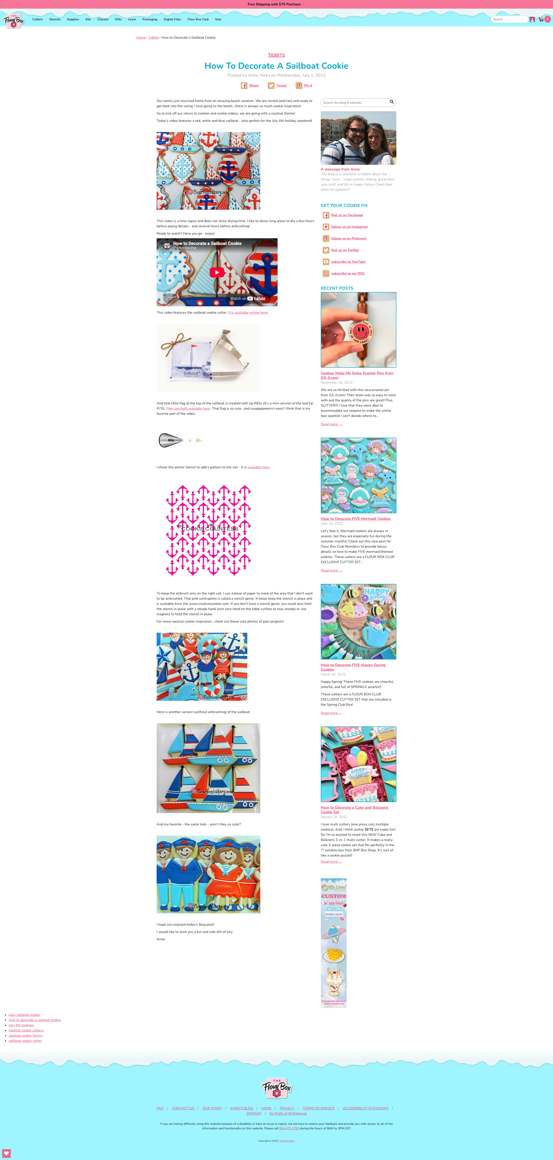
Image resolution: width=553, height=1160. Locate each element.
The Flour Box (286, 1141)
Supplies (73, 19)
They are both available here (188, 408)
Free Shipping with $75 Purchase (276, 4)
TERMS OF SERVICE (319, 1108)
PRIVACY (287, 1108)
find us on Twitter (345, 250)
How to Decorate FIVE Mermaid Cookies (356, 518)
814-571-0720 (289, 1128)
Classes (102, 19)
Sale (218, 19)
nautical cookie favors (25, 1035)
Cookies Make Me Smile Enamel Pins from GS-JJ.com (357, 375)
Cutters (37, 19)
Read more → (331, 424)
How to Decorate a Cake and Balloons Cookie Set (354, 810)
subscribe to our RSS (347, 273)
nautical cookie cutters (26, 1030)
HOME (266, 1108)
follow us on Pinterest (348, 238)
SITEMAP (253, 1113)
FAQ (160, 1108)
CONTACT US (183, 1108)
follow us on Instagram (349, 226)
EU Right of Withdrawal (288, 1113)
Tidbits (153, 37)
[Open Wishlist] (6, 1153)
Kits (88, 19)
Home (141, 37)
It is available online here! (248, 312)
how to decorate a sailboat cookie (34, 1020)
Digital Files (172, 19)
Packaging (150, 19)
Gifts (118, 19)
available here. (259, 467)
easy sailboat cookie (24, 1014)
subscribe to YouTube (348, 261)
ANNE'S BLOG (241, 1108)
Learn (132, 19)
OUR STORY (212, 1108)
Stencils (54, 19)
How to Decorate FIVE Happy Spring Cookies (353, 667)
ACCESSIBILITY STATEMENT (366, 1108)
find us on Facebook (347, 215)
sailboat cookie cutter (25, 1040)
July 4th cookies (21, 1025)
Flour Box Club (198, 19)
